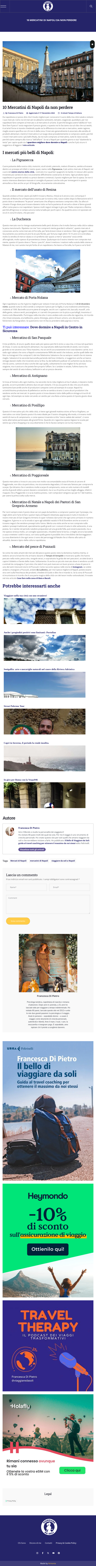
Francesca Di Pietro (14, 113)
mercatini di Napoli (39, 860)
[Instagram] (37, 1553)
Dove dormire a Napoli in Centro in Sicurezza (42, 329)
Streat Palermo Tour (14, 706)
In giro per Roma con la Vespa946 (21, 779)
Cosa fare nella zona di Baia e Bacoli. (34, 578)
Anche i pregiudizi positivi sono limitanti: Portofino (30, 632)
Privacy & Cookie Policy (66, 1543)
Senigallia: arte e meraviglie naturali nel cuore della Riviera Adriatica (39, 669)
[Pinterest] (59, 1553)
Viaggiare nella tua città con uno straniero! (25, 595)
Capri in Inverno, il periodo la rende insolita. (26, 743)
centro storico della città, (23, 172)
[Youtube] (53, 1553)
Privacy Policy (11, 1501)
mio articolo (29, 145)
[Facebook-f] (43, 1553)
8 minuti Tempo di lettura (71, 113)
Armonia (52, 1563)
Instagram (77, 567)
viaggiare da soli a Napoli (63, 860)
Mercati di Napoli (18, 860)
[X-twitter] (48, 1553)
